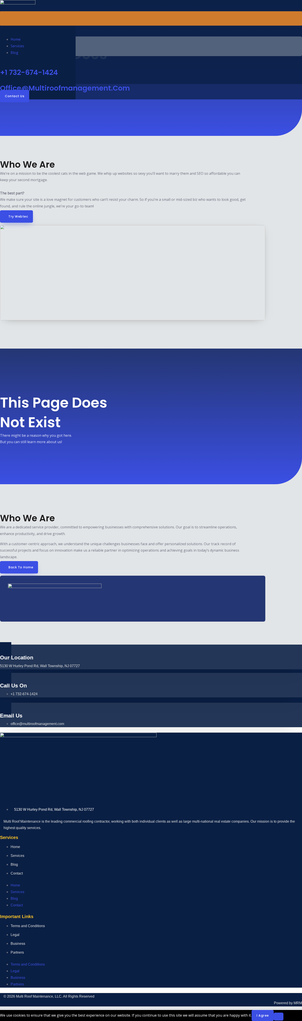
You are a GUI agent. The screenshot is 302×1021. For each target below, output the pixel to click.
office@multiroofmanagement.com (65, 88)
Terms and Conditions (28, 926)
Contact (17, 873)
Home (16, 39)
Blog (14, 52)
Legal (15, 935)
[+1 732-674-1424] (1, 64)
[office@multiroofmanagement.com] (1, 80)
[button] (151, 18)
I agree (262, 1015)
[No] (278, 1017)
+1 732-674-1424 (29, 72)
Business (18, 943)
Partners (17, 952)
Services (17, 46)
